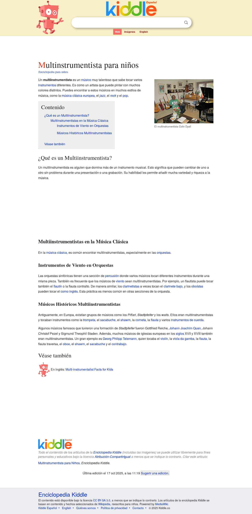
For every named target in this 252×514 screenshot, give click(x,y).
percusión (112, 275)
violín (164, 338)
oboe (66, 344)
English (144, 31)
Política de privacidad (114, 508)
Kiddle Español (47, 508)
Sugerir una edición (154, 473)
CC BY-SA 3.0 (101, 500)
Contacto (138, 508)
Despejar (178, 22)
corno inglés (69, 291)
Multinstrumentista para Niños (59, 463)
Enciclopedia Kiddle (107, 452)
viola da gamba (183, 338)
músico (86, 79)
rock (113, 95)
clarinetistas (131, 286)
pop (125, 95)
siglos (180, 333)
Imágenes (129, 31)
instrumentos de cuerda (187, 320)
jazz (102, 95)
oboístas (197, 286)
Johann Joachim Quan (185, 328)
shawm (125, 320)
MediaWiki (161, 504)
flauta (154, 320)
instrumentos (47, 85)
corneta (140, 320)
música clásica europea (78, 95)
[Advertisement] (125, 47)
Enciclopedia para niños (53, 72)
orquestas (163, 252)
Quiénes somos (86, 508)
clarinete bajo (173, 286)
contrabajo (119, 344)
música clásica (56, 252)
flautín (58, 286)
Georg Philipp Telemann (120, 338)
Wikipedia (104, 504)
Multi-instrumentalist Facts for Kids (89, 369)
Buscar (186, 22)
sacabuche (108, 320)
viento (120, 281)
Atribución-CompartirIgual (113, 456)
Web (117, 31)
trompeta (89, 320)
